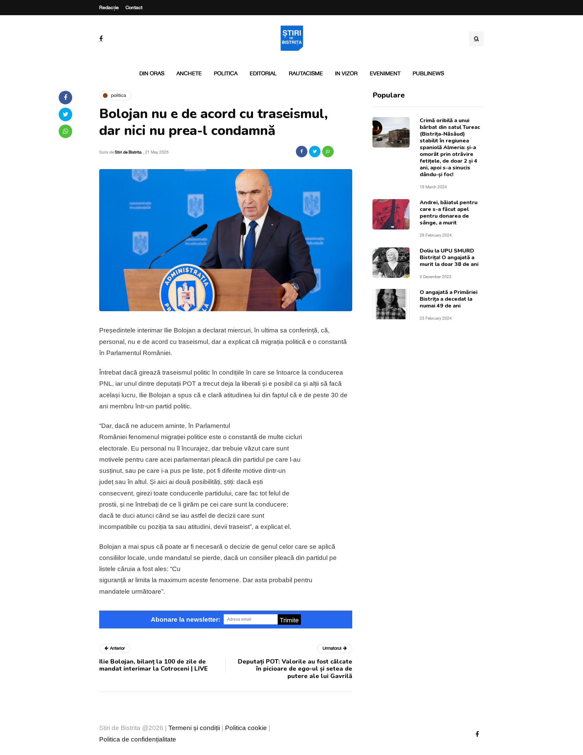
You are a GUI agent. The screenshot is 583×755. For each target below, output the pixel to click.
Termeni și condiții (194, 727)
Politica (226, 73)
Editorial (263, 73)
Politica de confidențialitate (137, 739)
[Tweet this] (315, 151)
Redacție (109, 7)
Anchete (189, 73)
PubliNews (428, 73)
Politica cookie (246, 727)
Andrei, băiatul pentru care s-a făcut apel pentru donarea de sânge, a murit (448, 212)
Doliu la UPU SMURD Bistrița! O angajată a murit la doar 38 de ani (449, 257)
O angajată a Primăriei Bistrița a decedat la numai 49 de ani (448, 299)
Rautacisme (306, 73)
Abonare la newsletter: (185, 619)
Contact (134, 7)
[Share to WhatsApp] (328, 151)
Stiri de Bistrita (128, 152)
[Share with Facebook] (301, 151)
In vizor (346, 73)
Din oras (151, 73)
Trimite (289, 620)
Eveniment (385, 73)
